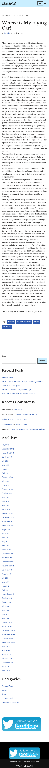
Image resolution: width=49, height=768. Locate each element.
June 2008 (6, 670)
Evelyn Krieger (7, 424)
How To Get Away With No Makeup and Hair (18, 393)
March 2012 (6, 549)
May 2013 (5, 501)
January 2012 (7, 557)
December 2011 (8, 561)
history (11, 322)
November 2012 (8, 521)
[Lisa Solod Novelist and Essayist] (9, 3)
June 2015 (5, 465)
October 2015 (7, 457)
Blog (8, 15)
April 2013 (5, 505)
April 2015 (5, 473)
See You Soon (7, 377)
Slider (4, 694)
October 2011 (7, 569)
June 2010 (6, 610)
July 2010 (5, 606)
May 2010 (5, 614)
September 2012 (8, 525)
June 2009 (6, 646)
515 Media (36, 761)
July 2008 (5, 666)
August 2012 (6, 529)
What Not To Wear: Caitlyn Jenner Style (16, 389)
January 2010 (7, 626)
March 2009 (6, 654)
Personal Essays (8, 686)
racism (36, 322)
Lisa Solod (7, 33)
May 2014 (5, 485)
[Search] (45, 3)
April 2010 (6, 618)
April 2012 (5, 545)
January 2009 (7, 658)
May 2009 (6, 650)
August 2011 (6, 574)
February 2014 (7, 489)
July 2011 (5, 578)
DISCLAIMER (28, 766)
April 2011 (5, 590)
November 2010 (8, 594)
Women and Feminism (10, 702)
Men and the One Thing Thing (27, 414)
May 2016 (5, 444)
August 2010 (6, 602)
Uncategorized (7, 698)
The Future (7, 327)
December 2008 (8, 662)
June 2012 (5, 537)
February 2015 (7, 477)
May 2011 (5, 586)
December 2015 (8, 448)
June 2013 (5, 497)
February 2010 (7, 622)
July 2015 (5, 461)
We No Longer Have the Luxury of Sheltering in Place (22, 381)
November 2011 (8, 565)
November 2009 (8, 634)
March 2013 (6, 509)
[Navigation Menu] (40, 3)
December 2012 (8, 517)
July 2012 (5, 533)
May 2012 (5, 541)
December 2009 (8, 630)
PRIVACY (19, 766)
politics (4, 690)
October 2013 (7, 493)
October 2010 (7, 598)
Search (4, 356)
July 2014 (5, 481)
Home (4, 15)
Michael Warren (8, 419)
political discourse (24, 322)
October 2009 (7, 638)
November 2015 (8, 452)
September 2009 (8, 642)
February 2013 (7, 513)
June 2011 (5, 582)
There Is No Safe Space (11, 385)
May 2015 (5, 469)
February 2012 (7, 553)
